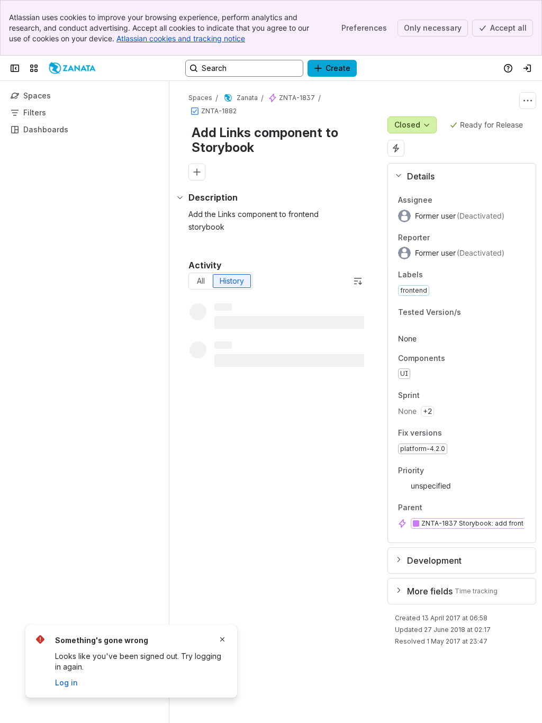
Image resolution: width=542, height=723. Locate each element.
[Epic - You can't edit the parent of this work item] (272, 98)
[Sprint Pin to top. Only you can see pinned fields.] (443, 396)
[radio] (201, 281)
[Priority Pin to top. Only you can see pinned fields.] (432, 470)
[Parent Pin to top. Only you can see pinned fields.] (445, 508)
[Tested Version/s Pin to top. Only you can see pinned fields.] (484, 312)
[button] (457, 176)
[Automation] (395, 148)
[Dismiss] (222, 639)
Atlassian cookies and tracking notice (180, 38)
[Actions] (527, 100)
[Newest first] (357, 281)
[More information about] (433, 508)
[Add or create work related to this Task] (196, 172)
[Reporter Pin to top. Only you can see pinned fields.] (438, 237)
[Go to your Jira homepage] (72, 68)
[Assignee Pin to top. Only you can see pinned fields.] (441, 200)
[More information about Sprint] (430, 396)
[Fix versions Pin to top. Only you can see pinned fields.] (450, 433)
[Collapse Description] (180, 197)
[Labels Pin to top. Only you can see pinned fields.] (431, 275)
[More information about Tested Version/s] (471, 312)
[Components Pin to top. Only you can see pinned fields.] (453, 358)
